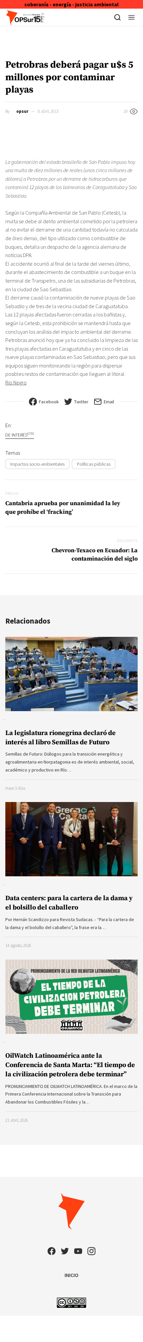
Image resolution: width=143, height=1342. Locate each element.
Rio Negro (16, 382)
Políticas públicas (93, 464)
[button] (131, 17)
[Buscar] (117, 17)
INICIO (71, 1275)
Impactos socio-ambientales (37, 464)
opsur (22, 111)
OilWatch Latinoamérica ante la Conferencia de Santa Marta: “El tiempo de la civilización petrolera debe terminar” (70, 1065)
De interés (19, 435)
